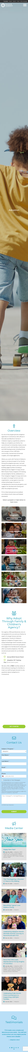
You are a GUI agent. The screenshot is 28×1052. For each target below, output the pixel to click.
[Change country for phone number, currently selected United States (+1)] (3, 776)
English (10, 1)
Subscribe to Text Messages (12, 780)
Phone (4, 773)
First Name (5, 755)
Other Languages (23, 1)
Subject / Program (8, 749)
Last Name (5, 761)
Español (14, 1)
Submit (14, 811)
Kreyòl (18, 1)
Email (4, 767)
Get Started (14, 726)
